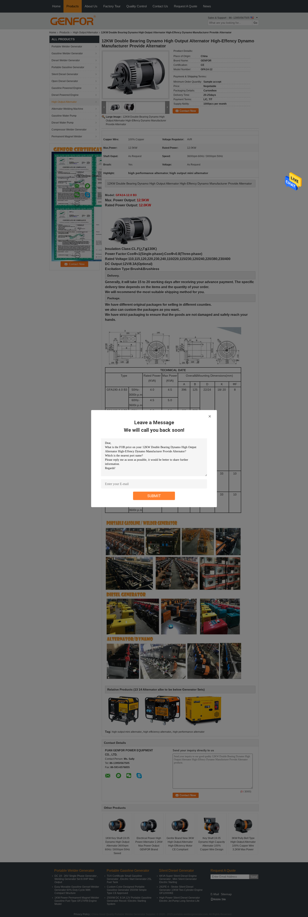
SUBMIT (154, 495)
